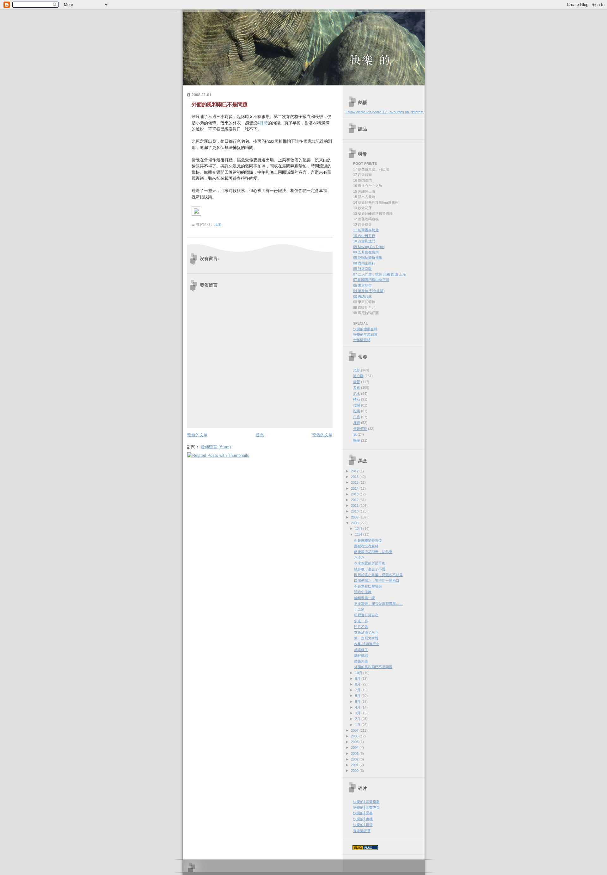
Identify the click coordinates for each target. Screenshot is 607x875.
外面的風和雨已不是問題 (219, 105)
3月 (358, 713)
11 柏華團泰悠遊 (366, 230)
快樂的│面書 (363, 813)
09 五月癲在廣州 (366, 252)
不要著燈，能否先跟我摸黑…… (378, 603)
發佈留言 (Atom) (216, 446)
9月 (358, 678)
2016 (355, 477)
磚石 (356, 399)
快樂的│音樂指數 (366, 802)
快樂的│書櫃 (363, 819)
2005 (355, 742)
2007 (355, 730)
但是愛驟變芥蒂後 (368, 540)
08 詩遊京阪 (362, 268)
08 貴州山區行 (364, 263)
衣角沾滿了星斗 (366, 632)
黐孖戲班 (361, 655)
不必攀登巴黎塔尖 (368, 586)
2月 (358, 719)
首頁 (260, 434)
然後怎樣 (361, 661)
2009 (355, 517)
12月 (359, 529)
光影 (356, 370)
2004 (355, 747)
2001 (355, 765)
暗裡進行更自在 (366, 615)
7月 (358, 690)
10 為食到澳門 (364, 241)
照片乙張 (361, 627)
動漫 (356, 440)
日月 (356, 417)
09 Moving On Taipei (368, 247)
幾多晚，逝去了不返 (369, 569)
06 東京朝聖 (362, 285)
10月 (359, 673)
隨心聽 (358, 376)
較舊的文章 (322, 434)
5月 (358, 702)
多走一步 (361, 621)
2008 (355, 523)
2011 (355, 505)
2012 (355, 500)
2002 (355, 759)
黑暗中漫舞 (362, 592)
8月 (358, 684)
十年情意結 (362, 340)
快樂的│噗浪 (363, 825)
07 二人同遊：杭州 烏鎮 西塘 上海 (379, 274)
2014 (355, 488)
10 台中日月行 (364, 236)
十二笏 (359, 609)
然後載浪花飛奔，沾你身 (373, 552)
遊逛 (356, 387)
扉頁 (356, 423)
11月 (359, 534)
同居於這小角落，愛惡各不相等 (378, 575)
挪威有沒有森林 (366, 546)
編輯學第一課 (364, 598)
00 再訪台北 (362, 296)
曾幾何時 (360, 429)
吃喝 (356, 411)
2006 (355, 736)
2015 (355, 482)
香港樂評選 (362, 831)
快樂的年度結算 (365, 334)
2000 (355, 771)
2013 (355, 494)
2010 (355, 511)
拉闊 (356, 405)
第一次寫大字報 (366, 638)
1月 (358, 725)
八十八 (359, 557)
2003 (355, 753)
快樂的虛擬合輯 (365, 329)
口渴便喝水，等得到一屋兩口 (376, 580)
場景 (356, 382)
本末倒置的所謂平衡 (369, 563)
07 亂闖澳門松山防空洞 (371, 280)
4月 (358, 707)
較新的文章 (197, 434)
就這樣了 (361, 650)
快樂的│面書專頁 (366, 807)
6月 (358, 696)
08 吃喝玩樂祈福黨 (367, 257)
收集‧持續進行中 (366, 644)
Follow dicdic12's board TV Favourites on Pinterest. (385, 112)
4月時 (262, 123)
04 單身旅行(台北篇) (369, 291)
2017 (355, 471)
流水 (217, 224)
